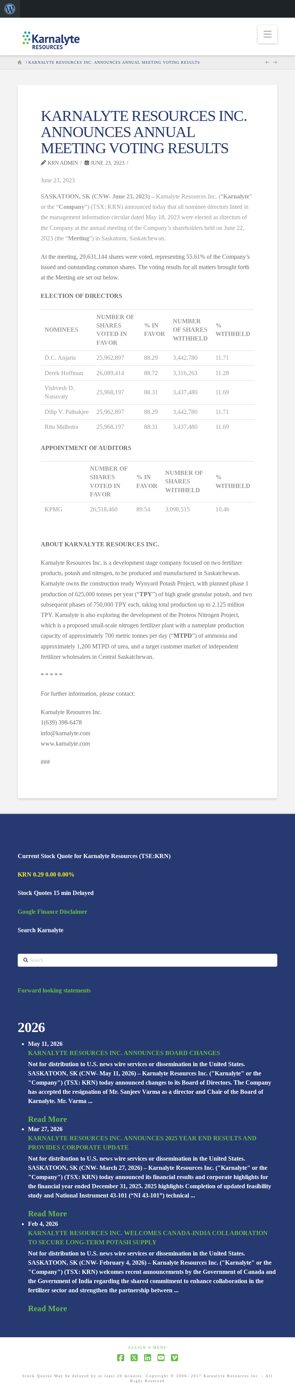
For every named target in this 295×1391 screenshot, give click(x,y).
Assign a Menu (147, 1347)
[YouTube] (160, 1358)
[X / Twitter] (134, 1358)
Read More (47, 1119)
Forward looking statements (54, 990)
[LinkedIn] (147, 1358)
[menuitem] (10, 9)
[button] (267, 34)
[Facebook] (120, 1358)
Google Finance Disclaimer (52, 911)
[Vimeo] (174, 1358)
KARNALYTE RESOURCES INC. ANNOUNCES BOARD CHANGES (124, 1053)
